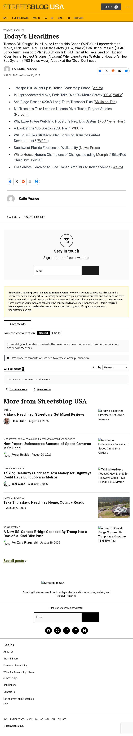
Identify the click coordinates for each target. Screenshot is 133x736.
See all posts (13, 561)
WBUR (77, 128)
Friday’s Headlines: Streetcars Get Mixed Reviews (44, 414)
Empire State (20, 18)
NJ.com (21, 114)
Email (39, 270)
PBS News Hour (111, 121)
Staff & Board (11, 658)
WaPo (97, 88)
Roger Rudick (20, 454)
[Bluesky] (84, 630)
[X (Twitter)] (57, 630)
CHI (68, 18)
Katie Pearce (27, 69)
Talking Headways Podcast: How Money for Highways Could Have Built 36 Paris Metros (47, 475)
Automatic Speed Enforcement (57, 439)
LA (45, 18)
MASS (36, 18)
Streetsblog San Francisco (22, 439)
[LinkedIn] (75, 630)
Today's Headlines (13, 30)
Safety (7, 410)
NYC (5, 18)
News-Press (89, 148)
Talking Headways (13, 469)
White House (24, 155)
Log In (108, 7)
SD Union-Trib (105, 102)
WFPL (42, 141)
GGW (108, 95)
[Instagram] (66, 630)
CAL (60, 18)
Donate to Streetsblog (15, 665)
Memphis (103, 155)
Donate (79, 18)
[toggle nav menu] (127, 7)
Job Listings (9, 685)
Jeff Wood (18, 484)
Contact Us (9, 692)
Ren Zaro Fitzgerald (24, 542)
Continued (88, 60)
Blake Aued (18, 421)
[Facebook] (48, 630)
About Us (8, 651)
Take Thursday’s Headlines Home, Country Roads (43, 502)
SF (52, 18)
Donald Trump (11, 527)
